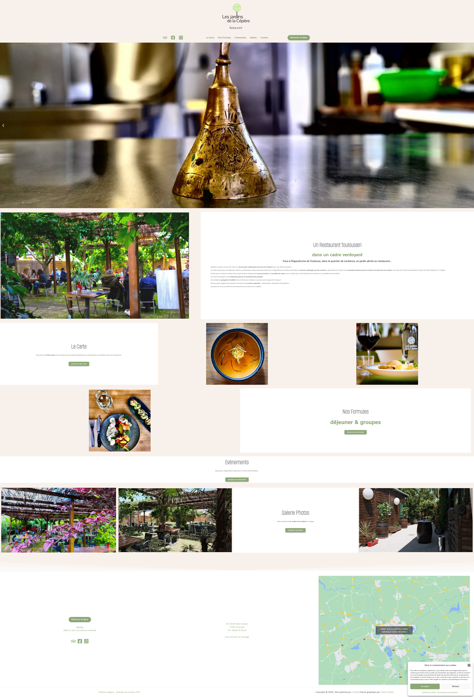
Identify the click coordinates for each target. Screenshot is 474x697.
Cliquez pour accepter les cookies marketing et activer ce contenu (394, 630)
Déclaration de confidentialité (447, 692)
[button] (469, 665)
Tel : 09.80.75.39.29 (237, 630)
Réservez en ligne (298, 37)
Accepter (425, 686)
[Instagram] (181, 37)
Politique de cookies (429, 692)
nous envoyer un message (237, 637)
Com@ (354, 692)
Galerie (253, 37)
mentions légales (106, 692)
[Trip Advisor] (165, 37)
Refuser (455, 686)
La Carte (210, 37)
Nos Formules (224, 37)
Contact (264, 37)
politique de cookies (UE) (128, 692)
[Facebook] (173, 37)
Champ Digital (387, 692)
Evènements (240, 37)
